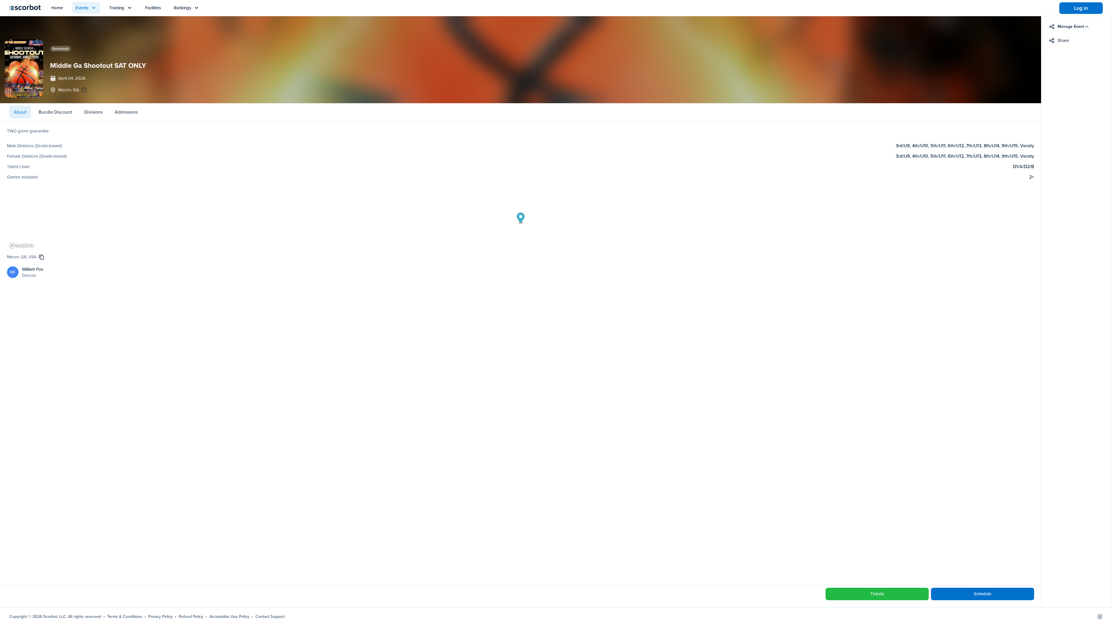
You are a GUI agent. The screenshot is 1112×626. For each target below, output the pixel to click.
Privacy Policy (160, 617)
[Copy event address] (84, 90)
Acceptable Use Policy (229, 617)
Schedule (982, 594)
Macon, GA (68, 90)
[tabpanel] (520, 353)
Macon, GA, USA (21, 257)
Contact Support (270, 617)
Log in (1081, 8)
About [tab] (20, 112)
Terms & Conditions (124, 617)
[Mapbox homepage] (21, 245)
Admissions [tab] (126, 112)
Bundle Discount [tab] (55, 112)
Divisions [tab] (93, 112)
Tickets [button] (877, 594)
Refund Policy (191, 617)
